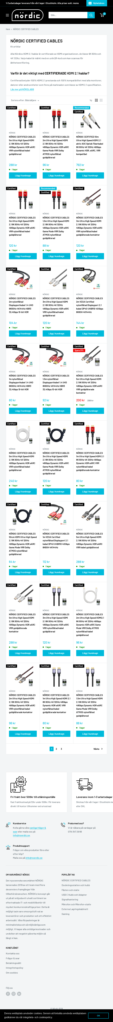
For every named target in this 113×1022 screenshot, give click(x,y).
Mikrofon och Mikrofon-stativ (76, 904)
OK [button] (98, 1015)
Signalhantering (70, 899)
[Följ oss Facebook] (8, 994)
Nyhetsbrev (98, 3)
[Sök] (91, 15)
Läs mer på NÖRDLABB (22, 89)
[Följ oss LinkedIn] (19, 994)
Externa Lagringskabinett (75, 909)
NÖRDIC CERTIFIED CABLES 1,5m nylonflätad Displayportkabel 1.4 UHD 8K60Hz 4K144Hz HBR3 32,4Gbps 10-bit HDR (56, 382)
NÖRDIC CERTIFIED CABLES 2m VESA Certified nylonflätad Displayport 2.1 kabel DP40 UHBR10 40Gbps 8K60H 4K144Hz (89, 305)
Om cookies (12, 972)
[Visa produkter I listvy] (101, 100)
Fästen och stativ (70, 890)
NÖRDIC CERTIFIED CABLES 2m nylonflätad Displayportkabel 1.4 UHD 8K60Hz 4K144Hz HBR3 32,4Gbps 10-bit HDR (22, 305)
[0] (102, 15)
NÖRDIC (12, 133)
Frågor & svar (13, 958)
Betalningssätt (13, 963)
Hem (8, 29)
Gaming (65, 913)
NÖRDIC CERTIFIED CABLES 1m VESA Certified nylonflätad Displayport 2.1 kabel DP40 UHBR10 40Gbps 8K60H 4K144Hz (56, 540)
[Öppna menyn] (7, 15)
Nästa (96, 749)
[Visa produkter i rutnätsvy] (96, 100)
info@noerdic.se (21, 835)
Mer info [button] (58, 1017)
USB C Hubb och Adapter (74, 894)
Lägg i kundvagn (23, 175)
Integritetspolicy (14, 967)
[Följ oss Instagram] (13, 994)
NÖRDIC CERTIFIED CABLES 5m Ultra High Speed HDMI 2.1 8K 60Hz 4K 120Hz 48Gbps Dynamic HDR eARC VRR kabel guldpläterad (89, 540)
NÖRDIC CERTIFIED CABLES (76, 880)
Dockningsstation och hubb (76, 885)
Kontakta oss (12, 953)
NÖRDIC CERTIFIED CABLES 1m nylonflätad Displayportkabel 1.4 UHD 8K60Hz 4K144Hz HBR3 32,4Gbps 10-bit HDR (22, 382)
